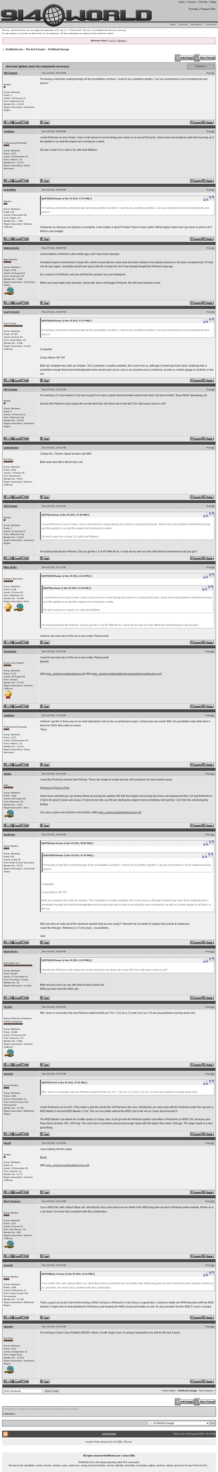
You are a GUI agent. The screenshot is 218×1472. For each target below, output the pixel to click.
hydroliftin (10, 189)
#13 (212, 834)
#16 (212, 1074)
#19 (212, 1265)
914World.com (14, 49)
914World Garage (58, 49)
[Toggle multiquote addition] (196, 122)
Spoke (7, 773)
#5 (213, 312)
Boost (43, 1157)
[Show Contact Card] (16, 122)
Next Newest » (206, 1390)
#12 (212, 774)
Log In (112, 40)
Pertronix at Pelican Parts (54, 787)
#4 (213, 248)
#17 (212, 1143)
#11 (212, 715)
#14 (212, 951)
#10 (212, 651)
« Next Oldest (168, 1390)
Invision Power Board (96, 1441)
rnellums (9, 131)
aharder (8, 1326)
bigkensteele (11, 248)
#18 (212, 1201)
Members (196, 24)
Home (181, 2)
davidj (7, 1143)
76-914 (8, 1006)
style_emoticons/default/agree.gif (65, 673)
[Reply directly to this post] (208, 122)
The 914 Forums (35, 49)
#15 (212, 1007)
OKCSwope (10, 73)
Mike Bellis (10, 567)
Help (173, 24)
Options (199, 66)
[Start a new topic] (205, 57)
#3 (213, 190)
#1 (213, 73)
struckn (8, 1073)
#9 (213, 567)
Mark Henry (11, 951)
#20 (212, 1326)
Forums (192, 2)
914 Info (203, 2)
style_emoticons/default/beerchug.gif (119, 812)
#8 (213, 506)
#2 (213, 131)
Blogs (213, 2)
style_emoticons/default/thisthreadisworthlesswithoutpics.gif (126, 673)
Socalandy (10, 651)
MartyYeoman (12, 1201)
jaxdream (9, 834)
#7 (213, 447)
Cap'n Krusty (12, 312)
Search (183, 24)
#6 (213, 389)
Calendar (211, 24)
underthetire (11, 447)
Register (122, 40)
